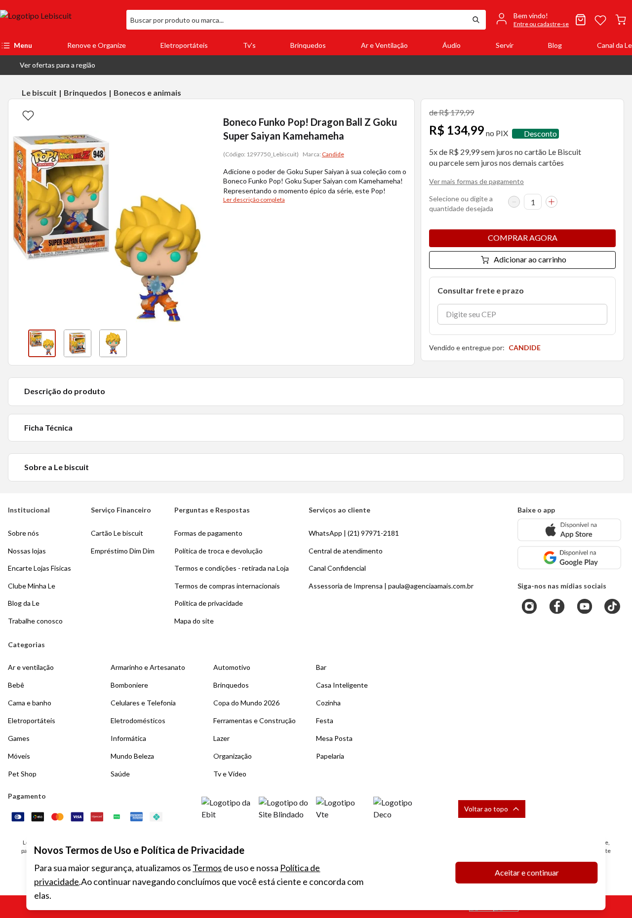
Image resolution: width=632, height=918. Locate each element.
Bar (321, 667)
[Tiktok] (612, 606)
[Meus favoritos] (600, 20)
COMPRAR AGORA (522, 237)
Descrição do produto (64, 391)
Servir (505, 45)
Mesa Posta (334, 738)
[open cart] (620, 19)
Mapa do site (194, 621)
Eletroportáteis (184, 45)
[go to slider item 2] (113, 343)
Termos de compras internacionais (227, 586)
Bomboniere (129, 685)
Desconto (540, 133)
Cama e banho (29, 702)
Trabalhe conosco (35, 621)
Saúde (120, 774)
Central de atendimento (346, 551)
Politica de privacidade (208, 603)
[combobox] (296, 20)
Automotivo (231, 667)
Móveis (19, 756)
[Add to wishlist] (28, 115)
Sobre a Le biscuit (56, 467)
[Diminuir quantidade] (514, 202)
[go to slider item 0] (42, 343)
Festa (324, 720)
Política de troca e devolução (218, 551)
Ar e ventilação (31, 667)
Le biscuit (39, 92)
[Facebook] (557, 606)
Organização (232, 756)
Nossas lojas (27, 551)
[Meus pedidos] (581, 20)
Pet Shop (22, 774)
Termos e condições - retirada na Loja (231, 568)
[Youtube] (584, 606)
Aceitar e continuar (527, 872)
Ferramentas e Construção (254, 720)
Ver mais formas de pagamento (476, 181)
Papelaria (330, 756)
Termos (207, 867)
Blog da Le (24, 603)
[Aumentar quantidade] (551, 202)
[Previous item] (18, 343)
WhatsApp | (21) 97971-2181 (354, 533)
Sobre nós (23, 533)
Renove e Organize (96, 45)
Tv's (249, 45)
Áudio (451, 45)
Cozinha (328, 702)
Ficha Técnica (48, 427)
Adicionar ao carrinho (530, 259)
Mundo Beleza (132, 756)
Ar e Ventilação (384, 45)
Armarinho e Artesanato (148, 667)
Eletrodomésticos (138, 720)
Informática (128, 738)
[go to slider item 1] (77, 343)
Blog (555, 45)
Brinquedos (308, 45)
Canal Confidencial (337, 568)
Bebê (16, 685)
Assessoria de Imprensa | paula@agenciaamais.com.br (391, 586)
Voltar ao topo (486, 809)
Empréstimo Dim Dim (123, 551)
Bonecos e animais (147, 92)
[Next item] (197, 343)
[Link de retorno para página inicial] (59, 20)
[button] (49, 65)
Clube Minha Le (31, 586)
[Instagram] (529, 606)
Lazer (221, 738)
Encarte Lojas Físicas (39, 568)
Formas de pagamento (208, 533)
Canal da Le (614, 45)
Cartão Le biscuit (117, 533)
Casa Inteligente (342, 685)
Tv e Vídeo (229, 774)
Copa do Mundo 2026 (246, 702)
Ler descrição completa (254, 199)
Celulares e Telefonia (143, 702)
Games (19, 738)
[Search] (476, 20)
